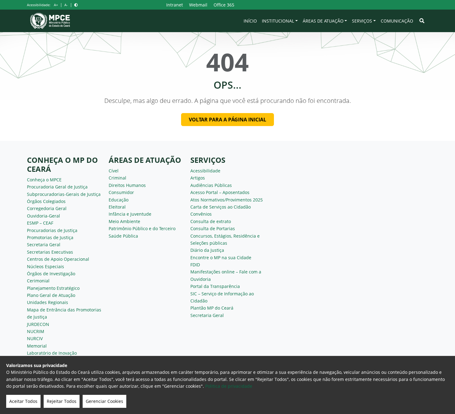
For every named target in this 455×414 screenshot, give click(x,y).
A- (66, 4)
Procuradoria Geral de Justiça (57, 187)
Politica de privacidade (228, 386)
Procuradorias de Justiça (52, 230)
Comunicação (397, 21)
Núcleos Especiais (45, 266)
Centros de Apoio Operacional (58, 259)
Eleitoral (117, 207)
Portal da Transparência (215, 286)
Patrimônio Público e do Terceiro (142, 228)
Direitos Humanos (127, 185)
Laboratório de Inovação (52, 353)
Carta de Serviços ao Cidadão (220, 207)
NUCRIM (35, 331)
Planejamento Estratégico (53, 288)
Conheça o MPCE (44, 180)
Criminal (117, 178)
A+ (56, 4)
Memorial (37, 346)
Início (250, 21)
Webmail (198, 5)
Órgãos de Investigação (51, 274)
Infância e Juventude (130, 214)
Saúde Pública (123, 236)
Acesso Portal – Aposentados (219, 192)
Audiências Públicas (211, 185)
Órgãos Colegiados (46, 201)
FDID (195, 265)
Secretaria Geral (43, 244)
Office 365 (224, 5)
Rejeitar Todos (61, 401)
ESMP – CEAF (40, 223)
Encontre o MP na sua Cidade (220, 257)
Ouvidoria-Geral (43, 216)
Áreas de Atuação (323, 21)
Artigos (197, 178)
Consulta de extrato (210, 221)
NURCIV (35, 338)
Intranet (174, 5)
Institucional (278, 21)
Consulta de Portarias (212, 228)
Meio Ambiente (124, 221)
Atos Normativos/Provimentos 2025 (226, 200)
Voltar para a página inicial (227, 119)
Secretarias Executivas (50, 252)
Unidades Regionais (47, 302)
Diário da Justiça (207, 250)
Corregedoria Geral (47, 208)
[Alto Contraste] (76, 4)
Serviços (362, 21)
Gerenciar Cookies (104, 401)
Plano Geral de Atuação (51, 295)
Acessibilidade (205, 171)
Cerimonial (38, 281)
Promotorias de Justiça (50, 237)
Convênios (201, 214)
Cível (114, 171)
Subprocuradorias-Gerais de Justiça (64, 194)
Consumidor (121, 192)
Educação (118, 200)
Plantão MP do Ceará (211, 308)
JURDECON (38, 324)
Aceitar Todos (23, 401)
